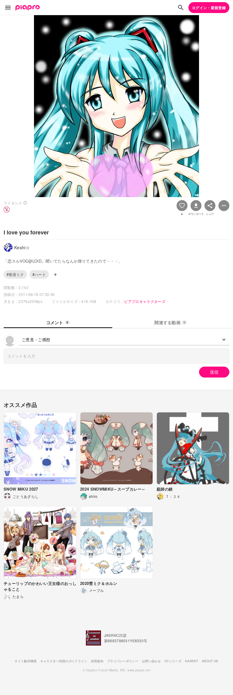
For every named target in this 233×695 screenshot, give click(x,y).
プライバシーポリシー (122, 661)
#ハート (39, 274)
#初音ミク (15, 274)
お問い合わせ (151, 661)
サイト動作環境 (25, 661)
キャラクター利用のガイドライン (63, 661)
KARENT (191, 661)
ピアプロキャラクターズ (144, 301)
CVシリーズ (172, 661)
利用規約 (97, 661)
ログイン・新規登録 (209, 7)
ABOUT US (210, 661)
